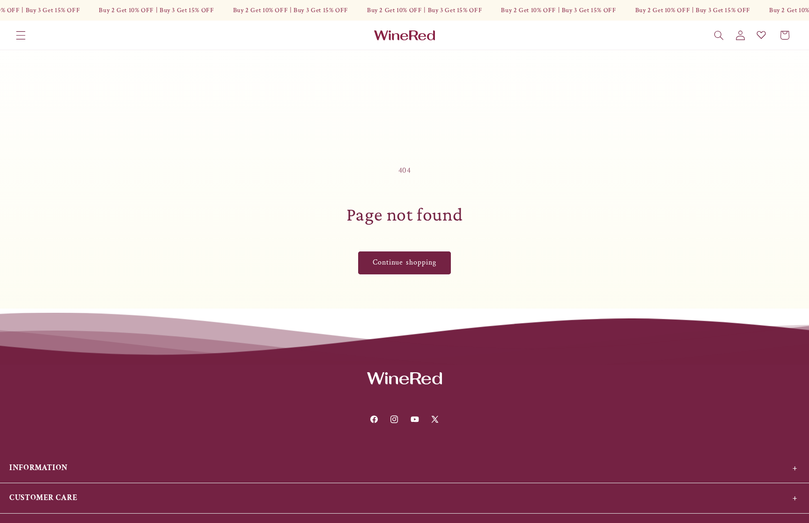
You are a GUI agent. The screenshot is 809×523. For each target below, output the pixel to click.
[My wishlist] (761, 34)
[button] (20, 35)
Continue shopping (404, 262)
